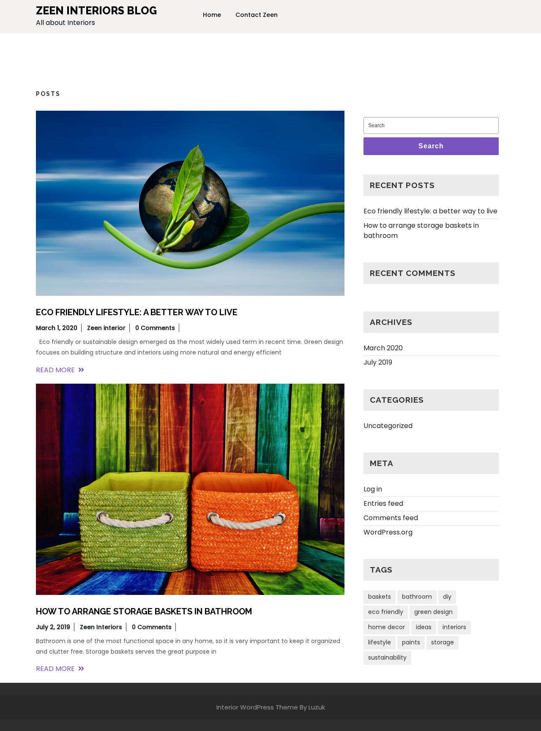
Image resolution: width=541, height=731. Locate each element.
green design (433, 612)
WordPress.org (388, 532)
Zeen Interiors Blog (96, 10)
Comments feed (390, 518)
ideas (424, 627)
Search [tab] (431, 146)
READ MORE (60, 370)
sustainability (387, 657)
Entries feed (383, 503)
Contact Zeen (256, 15)
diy (447, 596)
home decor (386, 627)
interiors (454, 627)
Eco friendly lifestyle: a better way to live (430, 211)
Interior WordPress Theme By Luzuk (270, 707)
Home (212, 15)
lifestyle (379, 642)
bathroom (417, 596)
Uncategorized (388, 426)
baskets (379, 596)
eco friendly (385, 612)
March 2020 (383, 348)
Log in (372, 489)
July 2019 (377, 362)
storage (442, 642)
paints (411, 642)
